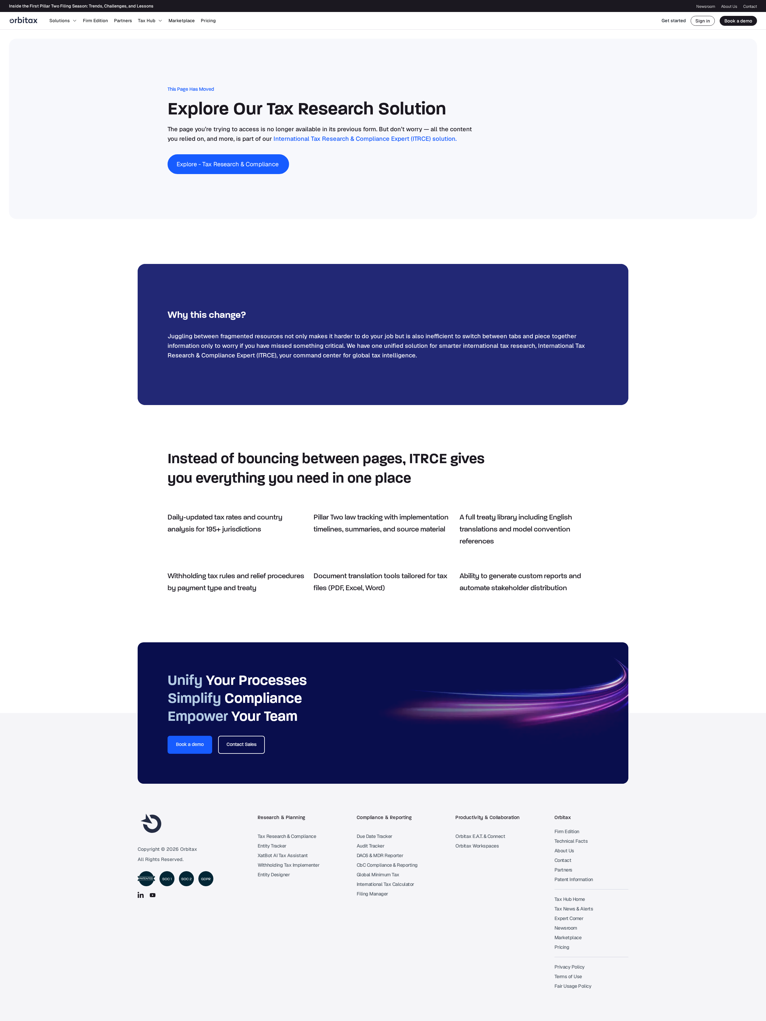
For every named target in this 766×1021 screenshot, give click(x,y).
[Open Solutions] (74, 20)
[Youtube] (153, 895)
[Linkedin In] (141, 895)
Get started (674, 20)
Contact (750, 6)
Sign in (702, 21)
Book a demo (738, 21)
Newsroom (705, 6)
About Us (729, 6)
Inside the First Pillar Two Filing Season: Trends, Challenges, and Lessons (81, 6)
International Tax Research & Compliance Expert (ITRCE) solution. (365, 139)
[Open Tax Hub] (160, 20)
